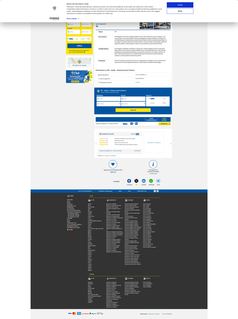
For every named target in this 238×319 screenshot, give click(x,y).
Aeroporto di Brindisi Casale (113, 214)
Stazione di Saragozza (130, 290)
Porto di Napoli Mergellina (149, 224)
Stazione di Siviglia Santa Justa (132, 291)
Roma (89, 248)
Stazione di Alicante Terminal (131, 282)
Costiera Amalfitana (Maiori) (94, 221)
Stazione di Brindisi (129, 208)
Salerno (90, 253)
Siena (89, 258)
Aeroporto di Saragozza (112, 302)
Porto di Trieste (147, 242)
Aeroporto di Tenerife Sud (112, 305)
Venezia (90, 267)
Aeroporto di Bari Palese (112, 207)
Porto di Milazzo (147, 219)
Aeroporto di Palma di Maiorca (113, 297)
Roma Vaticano (91, 250)
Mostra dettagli (72, 18)
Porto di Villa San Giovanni (149, 247)
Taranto (90, 261)
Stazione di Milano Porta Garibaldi (133, 227)
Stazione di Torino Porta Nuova (132, 255)
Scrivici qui (153, 173)
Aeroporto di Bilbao (111, 287)
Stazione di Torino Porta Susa (132, 256)
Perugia (90, 239)
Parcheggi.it (156, 314)
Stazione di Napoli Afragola (131, 231)
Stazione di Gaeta (129, 216)
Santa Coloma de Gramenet (94, 296)
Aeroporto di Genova (111, 224)
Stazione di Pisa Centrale (131, 236)
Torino (89, 262)
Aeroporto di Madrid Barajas (113, 293)
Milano (89, 233)
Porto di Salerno (147, 233)
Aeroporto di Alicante (111, 282)
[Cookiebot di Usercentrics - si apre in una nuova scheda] (54, 18)
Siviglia (89, 299)
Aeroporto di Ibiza (110, 290)
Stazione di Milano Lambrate (131, 225)
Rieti (89, 247)
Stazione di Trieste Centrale (131, 259)
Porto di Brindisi (147, 208)
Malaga (89, 291)
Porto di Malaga (147, 285)
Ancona (89, 204)
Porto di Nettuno (147, 225)
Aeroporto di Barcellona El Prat (113, 285)
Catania (90, 214)
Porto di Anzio (146, 205)
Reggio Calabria (92, 245)
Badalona (90, 282)
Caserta (90, 213)
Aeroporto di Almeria (111, 283)
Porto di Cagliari (147, 210)
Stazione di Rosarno (129, 250)
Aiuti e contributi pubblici (74, 224)
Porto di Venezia (147, 245)
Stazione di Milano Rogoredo (132, 230)
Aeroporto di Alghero (111, 204)
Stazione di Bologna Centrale (132, 207)
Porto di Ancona (147, 204)
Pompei (90, 242)
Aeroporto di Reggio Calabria (113, 239)
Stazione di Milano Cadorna (131, 222)
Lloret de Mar (91, 288)
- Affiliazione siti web (73, 216)
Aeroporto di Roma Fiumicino (113, 242)
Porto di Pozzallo (147, 228)
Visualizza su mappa (79, 65)
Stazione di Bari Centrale (130, 205)
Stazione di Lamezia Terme (131, 221)
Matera (89, 230)
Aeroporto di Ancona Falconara (113, 205)
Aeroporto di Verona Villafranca (113, 251)
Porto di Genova (147, 216)
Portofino (90, 244)
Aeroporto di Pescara (111, 236)
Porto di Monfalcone (148, 221)
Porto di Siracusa (147, 236)
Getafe (137, 82)
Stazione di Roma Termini (131, 247)
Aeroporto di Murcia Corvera (113, 296)
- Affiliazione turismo (73, 215)
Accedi (69, 203)
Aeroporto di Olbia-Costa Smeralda (114, 233)
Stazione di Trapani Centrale (131, 258)
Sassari (89, 255)
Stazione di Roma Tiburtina (131, 248)
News (120, 191)
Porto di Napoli (146, 222)
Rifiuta (180, 11)
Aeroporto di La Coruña (112, 291)
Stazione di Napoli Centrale (131, 233)
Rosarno (90, 251)
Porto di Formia (147, 214)
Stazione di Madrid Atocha (131, 285)
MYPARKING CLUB (71, 206)
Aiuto (68, 201)
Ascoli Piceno (91, 207)
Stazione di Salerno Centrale (131, 251)
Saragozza (90, 297)
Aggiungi (113, 172)
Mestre (89, 231)
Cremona (90, 222)
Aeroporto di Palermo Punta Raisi (114, 235)
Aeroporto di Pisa (110, 238)
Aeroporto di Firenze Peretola (113, 222)
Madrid (89, 290)
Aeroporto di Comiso (111, 219)
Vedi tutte (113, 155)
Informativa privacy (72, 226)
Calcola (133, 110)
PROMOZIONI (70, 207)
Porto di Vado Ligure (148, 244)
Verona (89, 269)
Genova (90, 227)
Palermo (90, 238)
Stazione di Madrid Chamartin (132, 287)
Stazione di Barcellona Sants (131, 283)
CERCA (79, 46)
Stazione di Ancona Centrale (131, 204)
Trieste (89, 265)
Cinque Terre (91, 216)
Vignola (90, 270)
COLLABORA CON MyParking (105, 191)
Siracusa (90, 259)
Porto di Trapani (147, 241)
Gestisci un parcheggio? (85, 191)
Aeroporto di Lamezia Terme (113, 225)
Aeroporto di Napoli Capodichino (114, 231)
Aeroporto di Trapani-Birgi (112, 247)
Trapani (90, 264)
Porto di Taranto (147, 238)
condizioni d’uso (142, 191)
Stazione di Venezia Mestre (131, 261)
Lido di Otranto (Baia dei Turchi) (95, 228)
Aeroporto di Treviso (111, 248)
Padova (90, 236)
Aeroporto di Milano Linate (112, 227)
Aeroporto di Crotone (111, 221)
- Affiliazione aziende (73, 213)
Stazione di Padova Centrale (131, 235)
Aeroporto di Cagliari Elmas (112, 216)
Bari (89, 210)
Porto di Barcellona (147, 283)
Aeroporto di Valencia (111, 307)
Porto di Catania (147, 211)
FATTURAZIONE (70, 209)
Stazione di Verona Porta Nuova (132, 262)
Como (89, 218)
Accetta (180, 5)
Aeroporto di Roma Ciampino (113, 241)
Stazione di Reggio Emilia (131, 241)
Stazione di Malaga (129, 288)
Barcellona (90, 283)
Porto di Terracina (147, 239)
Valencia (90, 302)
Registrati (70, 204)
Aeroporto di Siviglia (111, 304)
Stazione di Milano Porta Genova (132, 228)
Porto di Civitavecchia (148, 213)
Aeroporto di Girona (111, 288)
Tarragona (90, 300)
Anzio (89, 205)
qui (112, 13)
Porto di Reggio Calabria (149, 231)
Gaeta (89, 225)
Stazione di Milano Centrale (131, 224)
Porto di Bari (146, 207)
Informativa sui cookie (73, 227)
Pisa (89, 241)
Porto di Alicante (147, 282)
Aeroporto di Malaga (111, 294)
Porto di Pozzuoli (147, 230)
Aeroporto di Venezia (111, 250)
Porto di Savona (147, 235)
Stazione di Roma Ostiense (131, 245)
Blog (129, 191)
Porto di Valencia (147, 287)
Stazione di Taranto (129, 253)
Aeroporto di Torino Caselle (113, 245)
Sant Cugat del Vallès (93, 294)
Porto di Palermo (147, 227)
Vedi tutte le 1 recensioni (154, 142)
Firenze (89, 224)
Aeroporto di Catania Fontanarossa (114, 218)
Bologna (90, 211)
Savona (89, 256)
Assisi (89, 208)
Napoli (89, 235)
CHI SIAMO (69, 218)
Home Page (70, 199)
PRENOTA (164, 124)
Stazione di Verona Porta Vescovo (133, 264)
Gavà (89, 285)
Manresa (90, 293)
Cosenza (90, 219)
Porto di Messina (147, 218)
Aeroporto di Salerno (111, 244)
